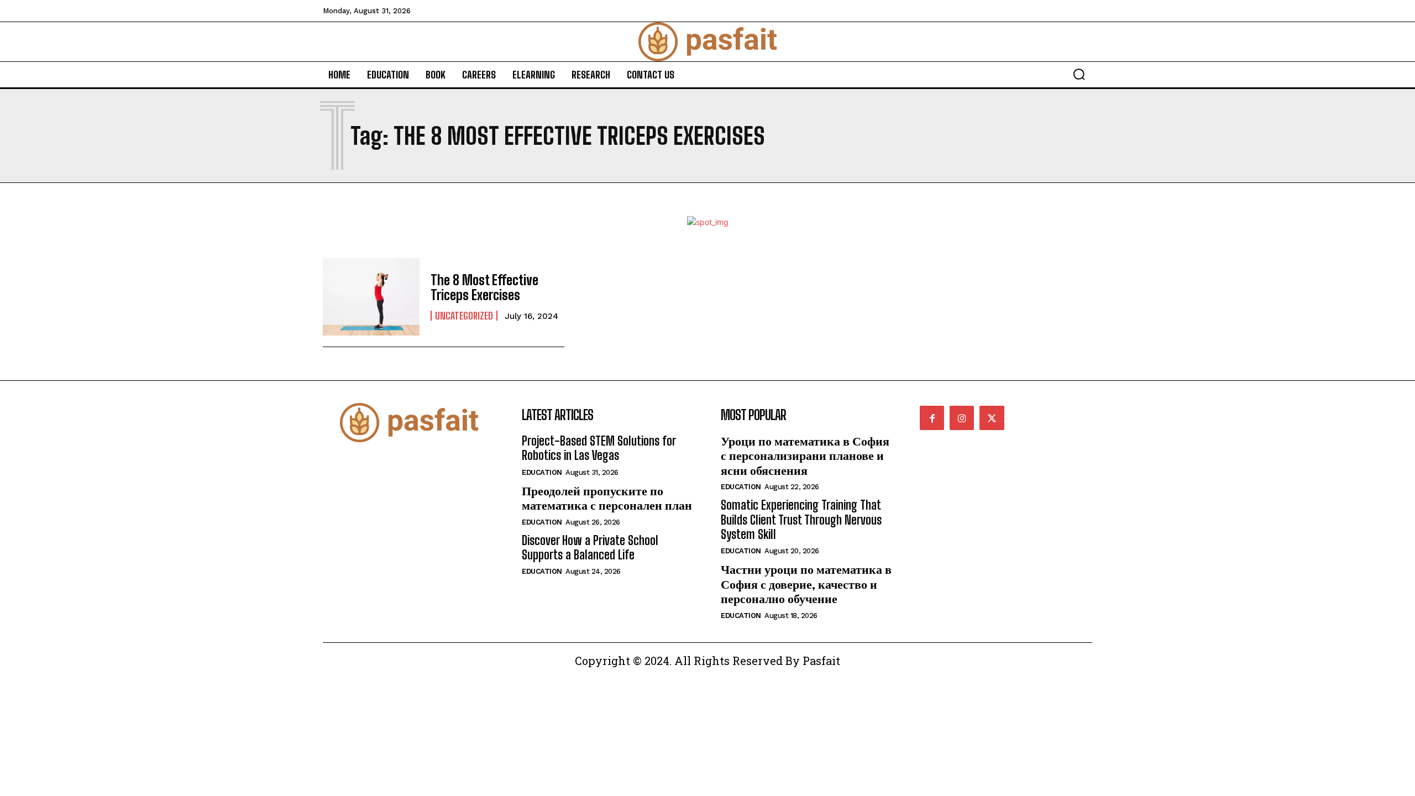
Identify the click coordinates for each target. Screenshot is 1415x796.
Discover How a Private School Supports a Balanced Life (590, 547)
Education (542, 472)
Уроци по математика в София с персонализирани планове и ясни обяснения (805, 455)
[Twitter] (991, 418)
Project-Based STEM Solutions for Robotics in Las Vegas (599, 448)
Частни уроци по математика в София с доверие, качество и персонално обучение (806, 584)
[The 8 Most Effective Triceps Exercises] (371, 297)
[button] (1079, 74)
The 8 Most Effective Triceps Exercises (484, 287)
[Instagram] (962, 418)
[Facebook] (932, 418)
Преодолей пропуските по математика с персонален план (607, 497)
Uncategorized (464, 316)
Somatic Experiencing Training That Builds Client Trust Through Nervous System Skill (801, 520)
